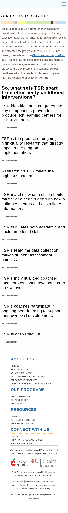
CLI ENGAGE (16, 416)
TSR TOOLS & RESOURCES (23, 420)
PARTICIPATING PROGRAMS (24, 380)
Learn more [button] (12, 128)
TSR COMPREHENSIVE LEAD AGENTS (28, 377)
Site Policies (18, 482)
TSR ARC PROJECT (19, 400)
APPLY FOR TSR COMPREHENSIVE (26, 440)
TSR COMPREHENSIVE (21, 396)
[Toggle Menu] (63, 3)
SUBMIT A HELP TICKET (21, 443)
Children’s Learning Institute (48, 55)
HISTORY (15, 366)
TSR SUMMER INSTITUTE (22, 423)
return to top (44, 489)
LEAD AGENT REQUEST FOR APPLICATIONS (31, 384)
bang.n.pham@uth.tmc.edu (24, 485)
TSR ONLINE (16, 404)
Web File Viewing (33, 482)
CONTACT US (17, 436)
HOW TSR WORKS (19, 370)
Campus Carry (37, 495)
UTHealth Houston (20, 495)
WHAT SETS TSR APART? (22, 373)
